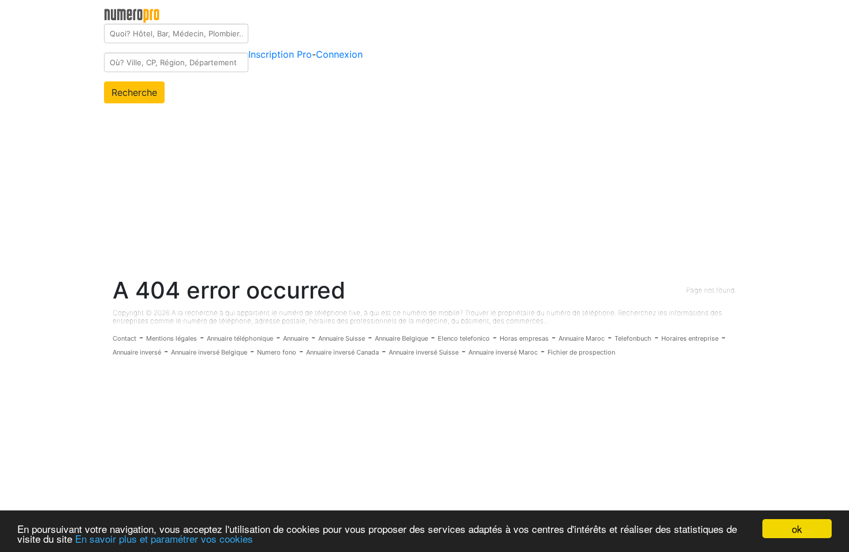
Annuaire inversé (137, 352)
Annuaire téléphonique (240, 338)
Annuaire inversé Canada (342, 352)
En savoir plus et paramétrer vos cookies (164, 538)
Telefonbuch (633, 338)
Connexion (339, 54)
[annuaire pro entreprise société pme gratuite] (132, 13)
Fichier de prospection (581, 352)
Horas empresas (524, 338)
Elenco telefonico (464, 338)
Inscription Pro (280, 54)
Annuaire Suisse (341, 338)
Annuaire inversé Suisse (424, 352)
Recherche (134, 92)
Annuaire (295, 338)
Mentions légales (171, 338)
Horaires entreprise (689, 338)
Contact (124, 338)
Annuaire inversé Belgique (209, 352)
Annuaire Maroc (581, 338)
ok (797, 528)
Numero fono (276, 352)
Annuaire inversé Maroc (503, 352)
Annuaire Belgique (401, 338)
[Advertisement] (424, 190)
